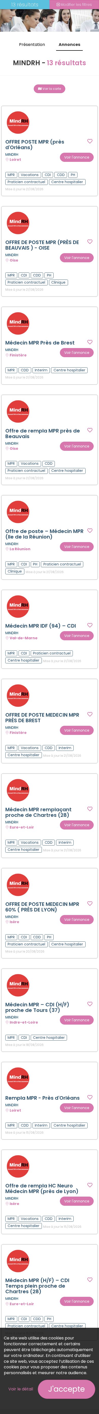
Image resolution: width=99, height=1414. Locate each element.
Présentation (32, 44)
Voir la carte (51, 89)
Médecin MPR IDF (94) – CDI (40, 625)
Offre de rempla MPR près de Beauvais (42, 433)
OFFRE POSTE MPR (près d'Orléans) (34, 144)
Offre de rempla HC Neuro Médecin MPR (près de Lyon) (41, 1188)
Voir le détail (20, 1389)
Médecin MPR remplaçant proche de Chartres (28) (38, 812)
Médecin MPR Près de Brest (40, 342)
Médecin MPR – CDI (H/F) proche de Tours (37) (37, 1007)
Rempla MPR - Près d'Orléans (42, 1097)
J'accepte (66, 1389)
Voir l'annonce (76, 157)
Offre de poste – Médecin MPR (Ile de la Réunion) (44, 534)
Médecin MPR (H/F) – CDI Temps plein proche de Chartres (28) (37, 1286)
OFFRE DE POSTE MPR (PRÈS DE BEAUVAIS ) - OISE (42, 245)
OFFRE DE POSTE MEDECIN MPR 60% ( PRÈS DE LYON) (42, 907)
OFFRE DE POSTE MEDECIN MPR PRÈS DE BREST (42, 717)
